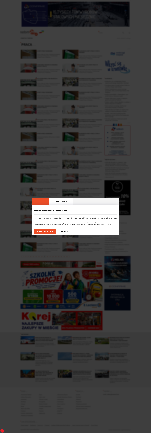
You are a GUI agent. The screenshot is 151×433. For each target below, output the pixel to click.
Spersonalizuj (64, 231)
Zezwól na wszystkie (46, 231)
